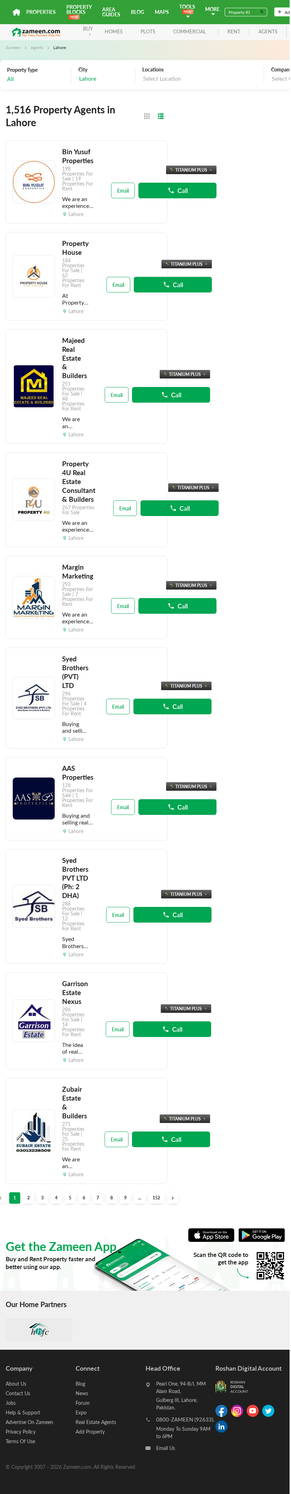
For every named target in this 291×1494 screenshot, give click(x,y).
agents (268, 32)
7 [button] (98, 1197)
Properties (41, 12)
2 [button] (28, 1197)
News (82, 1393)
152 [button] (156, 1197)
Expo (81, 1412)
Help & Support (23, 1412)
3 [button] (42, 1197)
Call (182, 190)
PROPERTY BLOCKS (79, 9)
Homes (114, 31)
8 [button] (111, 1197)
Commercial (189, 31)
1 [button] (14, 1197)
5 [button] (70, 1197)
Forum (83, 1402)
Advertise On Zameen (29, 1422)
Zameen (13, 47)
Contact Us (18, 1393)
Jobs (11, 1402)
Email (123, 190)
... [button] (139, 1197)
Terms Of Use (20, 1441)
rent (233, 32)
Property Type (22, 70)
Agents (37, 47)
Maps (162, 12)
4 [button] (56, 1197)
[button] (173, 1198)
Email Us (165, 1448)
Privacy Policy (20, 1431)
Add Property (90, 1431)
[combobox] (104, 78)
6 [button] (84, 1197)
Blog (137, 12)
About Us (16, 1383)
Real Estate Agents (96, 1422)
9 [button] (125, 1197)
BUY (88, 28)
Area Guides (111, 12)
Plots (148, 31)
